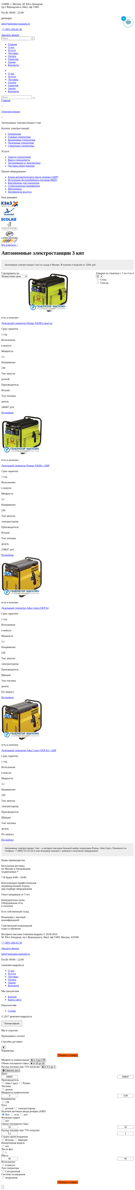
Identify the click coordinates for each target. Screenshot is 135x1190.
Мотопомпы (15, 188)
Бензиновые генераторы (21, 139)
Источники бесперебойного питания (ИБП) (32, 180)
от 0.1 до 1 (49, 1067)
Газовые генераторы (19, 136)
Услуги (12, 50)
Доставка (13, 53)
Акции (12, 62)
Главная (12, 44)
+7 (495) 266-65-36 (11, 29)
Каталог (12, 996)
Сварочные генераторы (21, 145)
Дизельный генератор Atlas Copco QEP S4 (25, 608)
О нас (11, 47)
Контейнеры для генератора (23, 183)
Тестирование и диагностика (24, 162)
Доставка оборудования (21, 165)
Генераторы (14, 134)
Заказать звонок (10, 35)
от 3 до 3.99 (39, 1060)
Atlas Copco (12, 1083)
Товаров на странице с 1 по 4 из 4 (115, 273)
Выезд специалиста (19, 160)
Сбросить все (11, 1070)
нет (25, 1114)
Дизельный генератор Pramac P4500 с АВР (25, 465)
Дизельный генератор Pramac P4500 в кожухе (26, 323)
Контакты (13, 65)
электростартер (26, 1108)
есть (17, 1114)
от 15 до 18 (38, 1063)
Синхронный (12, 1171)
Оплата (12, 56)
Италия (9, 1140)
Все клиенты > (9, 245)
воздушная (11, 1177)
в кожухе (10, 1165)
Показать (67, 1055)
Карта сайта (14, 999)
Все (7, 1114)
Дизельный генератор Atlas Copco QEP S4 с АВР (28, 750)
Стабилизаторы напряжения (24, 185)
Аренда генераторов (19, 157)
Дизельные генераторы (21, 142)
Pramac (26, 1083)
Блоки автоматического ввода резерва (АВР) (33, 177)
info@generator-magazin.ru (15, 23)
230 (7, 1102)
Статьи (12, 1010)
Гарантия (13, 59)
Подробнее (7, 412)
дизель (9, 1089)
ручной (9, 1108)
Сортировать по (10, 273)
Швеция (22, 1140)
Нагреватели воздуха (20, 191)
